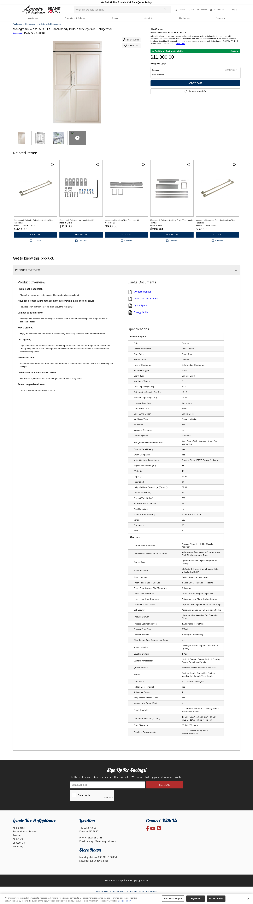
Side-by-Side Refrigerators (50, 24)
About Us (149, 18)
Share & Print (133, 40)
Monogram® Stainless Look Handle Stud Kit (76, 220)
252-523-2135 (95, 837)
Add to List (133, 45)
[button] (176, 10)
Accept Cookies (216, 898)
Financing (220, 18)
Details (233, 51)
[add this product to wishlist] (52, 164)
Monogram (17, 33)
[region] (126, 899)
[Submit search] (165, 9)
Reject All (195, 898)
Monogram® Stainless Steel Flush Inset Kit (122, 220)
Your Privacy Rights (173, 898)
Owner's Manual (142, 291)
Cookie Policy (124, 901)
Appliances (33, 18)
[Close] (248, 898)
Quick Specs (140, 305)
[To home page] (41, 9)
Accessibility (132, 892)
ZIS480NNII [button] (39, 33)
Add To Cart (195, 83)
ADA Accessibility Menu (148, 892)
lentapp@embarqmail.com (101, 841)
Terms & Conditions (103, 892)
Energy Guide (141, 312)
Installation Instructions (146, 298)
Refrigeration (30, 24)
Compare (37, 240)
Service (115, 18)
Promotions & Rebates (75, 18)
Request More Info (197, 91)
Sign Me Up (164, 785)
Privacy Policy (118, 892)
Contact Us (184, 18)
